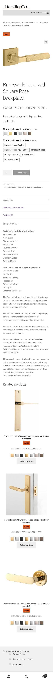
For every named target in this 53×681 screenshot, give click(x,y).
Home (8, 22)
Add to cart (21, 172)
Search (26, 676)
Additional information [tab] (13, 207)
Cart (40, 674)
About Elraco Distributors (17, 651)
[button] (46, 42)
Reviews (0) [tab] (8, 215)
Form (34, 140)
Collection (16, 22)
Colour (35, 129)
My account (18, 664)
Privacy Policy (19, 654)
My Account (9, 676)
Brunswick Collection (30, 22)
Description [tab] (8, 200)
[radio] (5, 134)
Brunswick (21, 187)
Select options (26, 461)
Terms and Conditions (22, 659)
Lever (14, 187)
